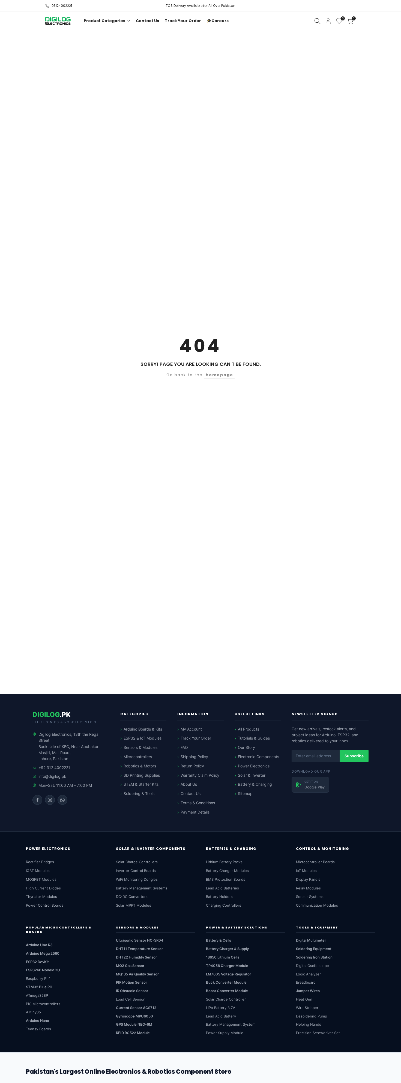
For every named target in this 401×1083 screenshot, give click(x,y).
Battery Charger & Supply (227, 948)
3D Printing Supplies (142, 775)
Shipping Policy (194, 756)
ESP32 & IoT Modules (142, 738)
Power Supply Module (224, 1033)
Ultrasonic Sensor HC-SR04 (139, 940)
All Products (248, 729)
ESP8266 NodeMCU (43, 970)
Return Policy (192, 766)
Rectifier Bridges (40, 862)
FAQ (184, 747)
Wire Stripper (307, 1007)
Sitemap (245, 793)
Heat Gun (304, 999)
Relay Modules (308, 888)
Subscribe (354, 755)
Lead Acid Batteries (222, 888)
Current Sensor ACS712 (136, 1007)
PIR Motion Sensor (131, 982)
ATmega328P (37, 995)
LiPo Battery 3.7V (220, 1007)
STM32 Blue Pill (39, 987)
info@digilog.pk (52, 776)
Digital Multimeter (311, 940)
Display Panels (308, 879)
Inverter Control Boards (136, 870)
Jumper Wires (308, 991)
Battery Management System (230, 1024)
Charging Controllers (223, 905)
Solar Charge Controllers (137, 862)
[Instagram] (50, 800)
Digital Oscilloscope (312, 965)
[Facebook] (37, 800)
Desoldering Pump (311, 1016)
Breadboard (306, 982)
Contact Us (190, 793)
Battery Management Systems (141, 888)
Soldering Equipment (313, 948)
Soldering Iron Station (314, 957)
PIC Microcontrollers (43, 1004)
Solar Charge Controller (226, 999)
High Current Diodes (43, 888)
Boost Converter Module (227, 991)
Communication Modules (317, 905)
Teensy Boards (38, 1029)
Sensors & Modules (140, 747)
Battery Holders (219, 896)
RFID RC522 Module (133, 1033)
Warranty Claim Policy (200, 775)
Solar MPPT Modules (133, 905)
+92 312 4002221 (54, 767)
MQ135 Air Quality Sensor (137, 974)
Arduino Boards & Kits (143, 729)
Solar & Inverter (251, 775)
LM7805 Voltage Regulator (228, 974)
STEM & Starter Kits (141, 784)
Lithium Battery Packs (224, 862)
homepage (219, 375)
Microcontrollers (138, 756)
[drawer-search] (318, 21)
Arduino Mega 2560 (42, 953)
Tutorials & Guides (254, 738)
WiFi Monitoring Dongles (137, 879)
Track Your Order (196, 738)
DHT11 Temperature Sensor (139, 948)
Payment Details (195, 812)
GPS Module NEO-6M (134, 1024)
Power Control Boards (44, 905)
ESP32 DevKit (37, 962)
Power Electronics (254, 766)
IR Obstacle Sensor (132, 991)
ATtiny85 (33, 1012)
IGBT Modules (38, 870)
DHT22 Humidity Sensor (136, 957)
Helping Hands (308, 1024)
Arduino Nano (37, 1020)
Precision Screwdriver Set (318, 1033)
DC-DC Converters (132, 896)
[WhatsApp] (62, 800)
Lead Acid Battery (221, 1016)
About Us (189, 784)
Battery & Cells (218, 940)
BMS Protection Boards (225, 879)
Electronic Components (258, 756)
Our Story (246, 747)
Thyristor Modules (41, 896)
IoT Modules (306, 870)
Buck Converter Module (226, 982)
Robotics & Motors (140, 766)
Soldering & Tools (139, 793)
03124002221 (62, 5)
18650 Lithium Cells (222, 957)
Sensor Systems (310, 896)
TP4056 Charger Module (227, 965)
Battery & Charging (255, 784)
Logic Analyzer (308, 974)
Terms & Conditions (198, 802)
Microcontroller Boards (315, 862)
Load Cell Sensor (130, 999)
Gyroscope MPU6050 (134, 1016)
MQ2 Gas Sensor (130, 965)
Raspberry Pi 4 (38, 978)
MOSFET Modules (41, 879)
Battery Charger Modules (227, 870)
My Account (191, 729)
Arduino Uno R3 (39, 945)
